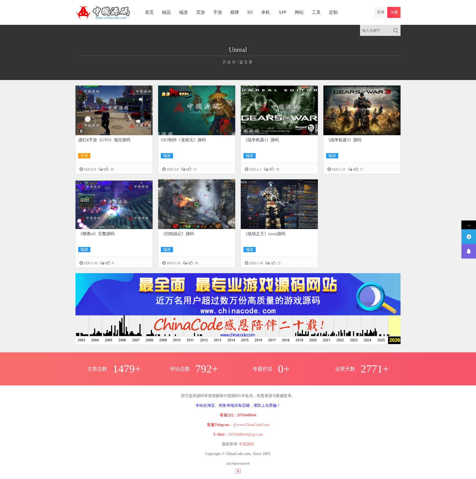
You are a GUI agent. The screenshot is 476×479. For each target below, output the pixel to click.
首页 (149, 12)
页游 (200, 12)
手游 (217, 12)
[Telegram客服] (468, 236)
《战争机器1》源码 (261, 140)
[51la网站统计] (238, 471)
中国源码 (246, 444)
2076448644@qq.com (245, 434)
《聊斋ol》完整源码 (96, 233)
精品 (166, 12)
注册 (394, 12)
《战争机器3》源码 (343, 140)
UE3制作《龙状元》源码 (183, 140)
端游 (183, 12)
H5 (250, 12)
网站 (299, 12)
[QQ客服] (468, 251)
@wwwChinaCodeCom (251, 425)
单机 (265, 12)
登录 (381, 12)
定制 (333, 12)
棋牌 (234, 12)
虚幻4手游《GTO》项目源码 (104, 140)
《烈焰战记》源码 (177, 233)
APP (282, 12)
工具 (316, 12)
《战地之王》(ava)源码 (264, 233)
